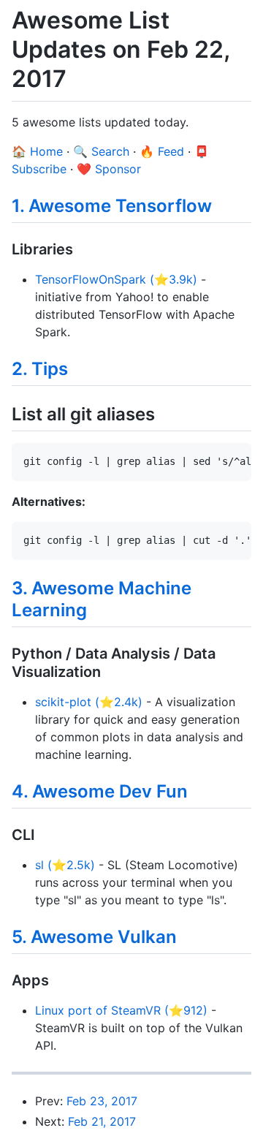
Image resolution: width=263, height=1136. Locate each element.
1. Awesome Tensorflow (112, 205)
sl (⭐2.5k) (65, 864)
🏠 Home (37, 151)
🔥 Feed (162, 151)
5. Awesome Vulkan (94, 936)
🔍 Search (101, 151)
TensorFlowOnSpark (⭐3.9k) (116, 279)
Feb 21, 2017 (102, 1121)
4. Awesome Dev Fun (100, 791)
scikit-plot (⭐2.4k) (88, 701)
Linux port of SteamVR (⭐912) (121, 1010)
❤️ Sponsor (109, 169)
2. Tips (40, 368)
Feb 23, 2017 (101, 1101)
